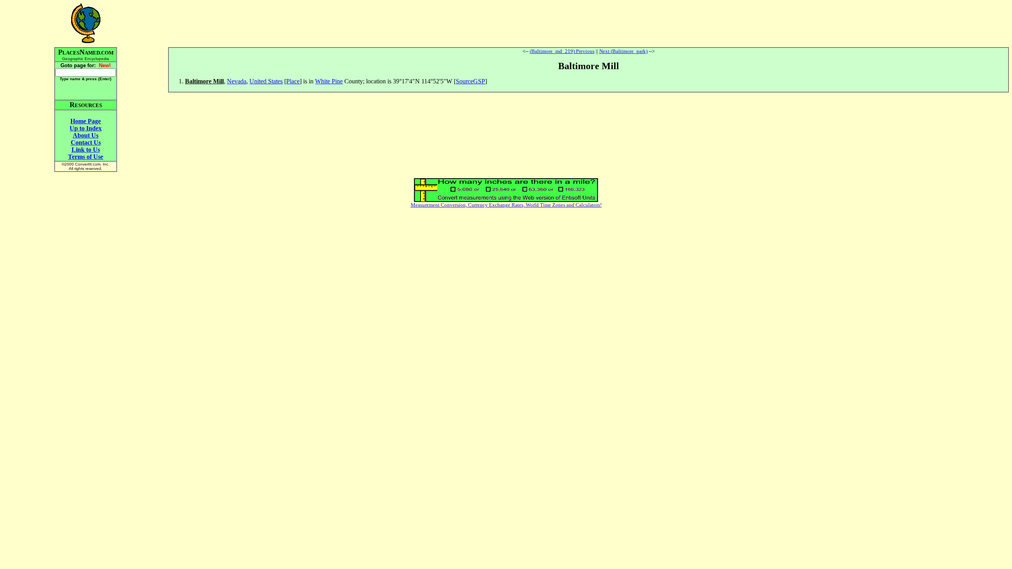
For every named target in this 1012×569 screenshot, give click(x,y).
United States (266, 81)
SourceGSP (470, 81)
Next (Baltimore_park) (623, 51)
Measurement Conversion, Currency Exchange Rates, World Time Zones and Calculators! (506, 205)
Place (293, 81)
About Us (85, 135)
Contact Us (86, 142)
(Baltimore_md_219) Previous (562, 51)
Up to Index (86, 128)
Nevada (236, 81)
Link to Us (86, 149)
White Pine (329, 81)
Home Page (85, 121)
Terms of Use (85, 156)
